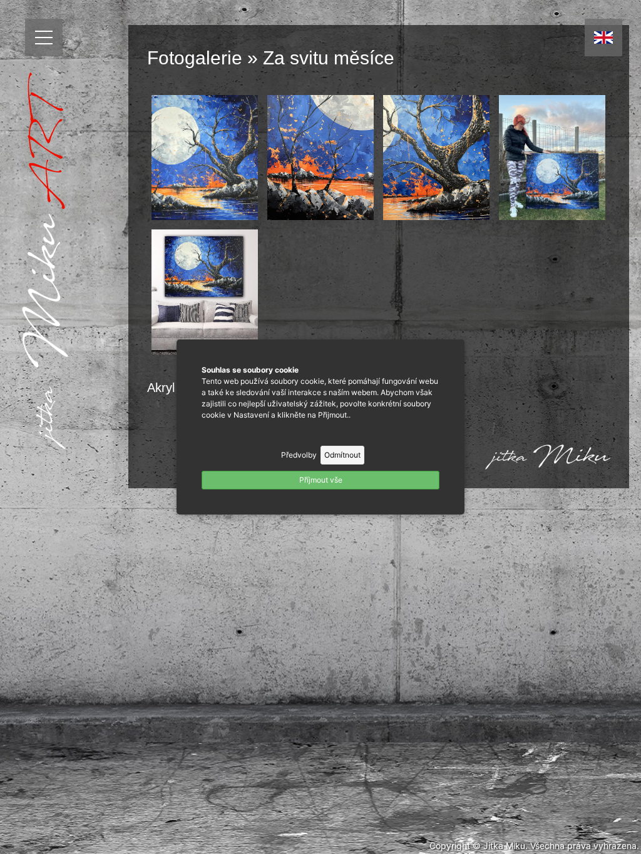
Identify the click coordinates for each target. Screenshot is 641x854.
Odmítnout (342, 455)
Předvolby (299, 455)
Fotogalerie (194, 58)
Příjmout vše (320, 480)
